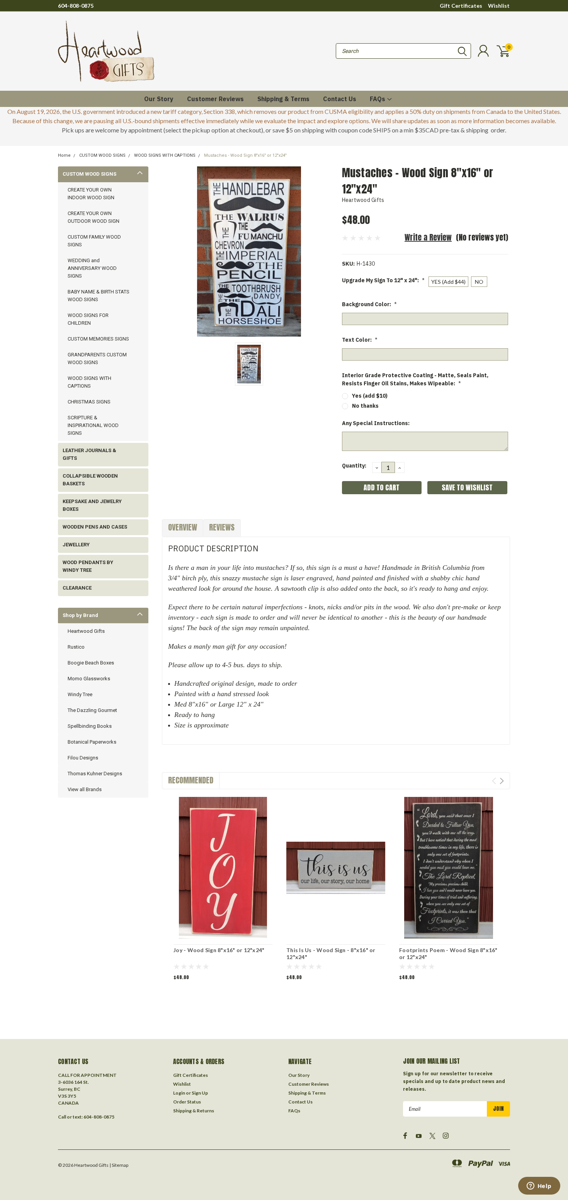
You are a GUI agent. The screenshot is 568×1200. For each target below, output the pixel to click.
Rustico (76, 647)
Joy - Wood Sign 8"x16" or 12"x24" (218, 950)
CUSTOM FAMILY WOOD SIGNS (94, 240)
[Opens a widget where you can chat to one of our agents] (539, 1186)
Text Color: (360, 339)
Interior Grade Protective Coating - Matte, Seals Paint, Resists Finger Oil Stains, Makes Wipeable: (415, 379)
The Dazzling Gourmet (92, 710)
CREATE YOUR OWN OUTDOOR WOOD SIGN (93, 217)
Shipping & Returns (193, 1111)
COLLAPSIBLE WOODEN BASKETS (90, 479)
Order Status (187, 1102)
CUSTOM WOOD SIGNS (102, 155)
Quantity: (354, 465)
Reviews (222, 527)
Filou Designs (83, 758)
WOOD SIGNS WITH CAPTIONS (165, 155)
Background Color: (369, 304)
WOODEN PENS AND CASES (95, 527)
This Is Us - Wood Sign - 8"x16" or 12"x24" (331, 953)
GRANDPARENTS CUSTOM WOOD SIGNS (97, 358)
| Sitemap (118, 1165)
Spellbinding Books (90, 726)
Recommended (190, 780)
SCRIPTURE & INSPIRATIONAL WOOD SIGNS (93, 425)
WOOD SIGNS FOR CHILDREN (88, 319)
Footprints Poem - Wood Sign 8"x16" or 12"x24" (448, 953)
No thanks (365, 405)
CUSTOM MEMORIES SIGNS (98, 339)
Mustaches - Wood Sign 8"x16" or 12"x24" (245, 155)
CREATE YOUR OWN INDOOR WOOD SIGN (91, 193)
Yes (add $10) (370, 395)
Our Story (158, 99)
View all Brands (85, 789)
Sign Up (200, 1093)
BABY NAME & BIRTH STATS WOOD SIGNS (98, 295)
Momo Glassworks (89, 678)
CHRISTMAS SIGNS (89, 402)
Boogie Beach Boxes (91, 663)
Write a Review (428, 237)
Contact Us (339, 99)
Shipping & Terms (283, 99)
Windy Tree (80, 694)
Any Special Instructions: (376, 423)
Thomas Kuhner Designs (95, 773)
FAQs (378, 99)
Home (64, 155)
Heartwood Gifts (86, 631)
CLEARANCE (77, 588)
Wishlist (499, 5)
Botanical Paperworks (92, 742)
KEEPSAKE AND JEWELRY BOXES (92, 505)
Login (179, 1093)
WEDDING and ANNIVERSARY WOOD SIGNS (92, 268)
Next (501, 781)
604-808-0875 (76, 5)
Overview (182, 527)
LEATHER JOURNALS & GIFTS (89, 454)
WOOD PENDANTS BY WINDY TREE (88, 566)
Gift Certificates (461, 5)
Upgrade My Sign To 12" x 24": (383, 280)
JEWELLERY (76, 544)
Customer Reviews (215, 99)
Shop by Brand (80, 615)
